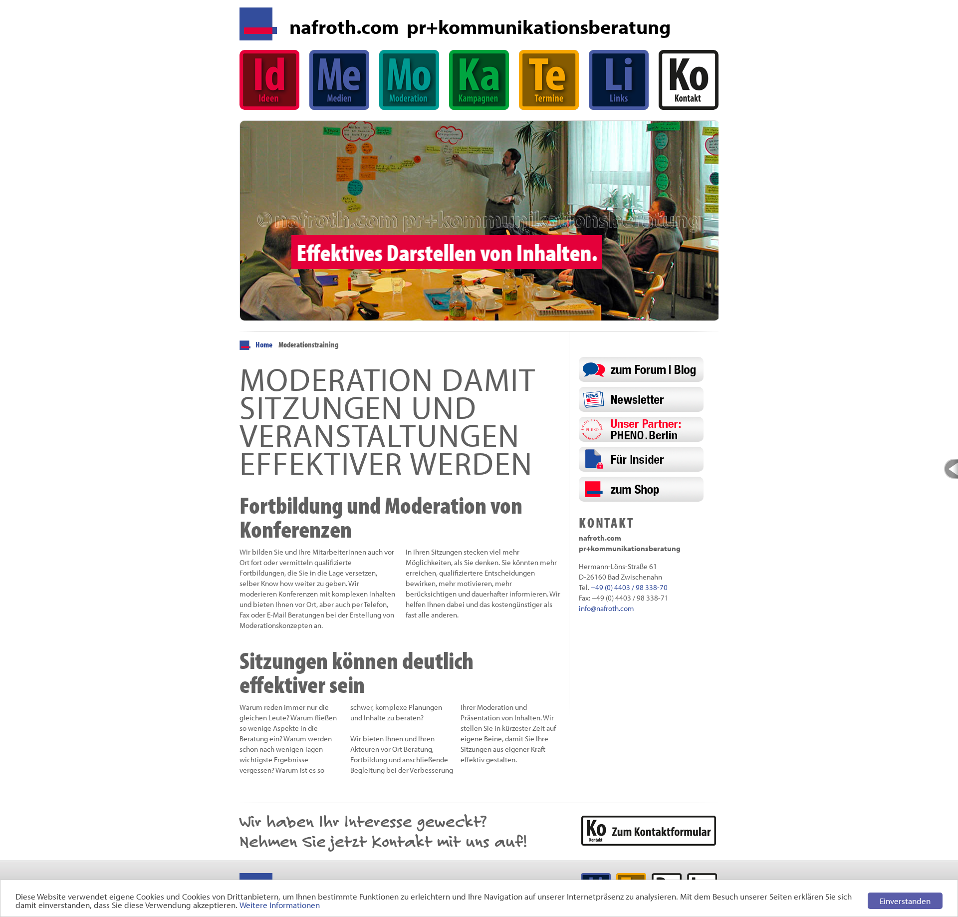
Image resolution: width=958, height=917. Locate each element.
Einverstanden (905, 901)
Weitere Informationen (280, 905)
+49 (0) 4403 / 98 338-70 (629, 587)
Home (263, 344)
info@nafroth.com (606, 608)
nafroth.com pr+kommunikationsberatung (480, 26)
